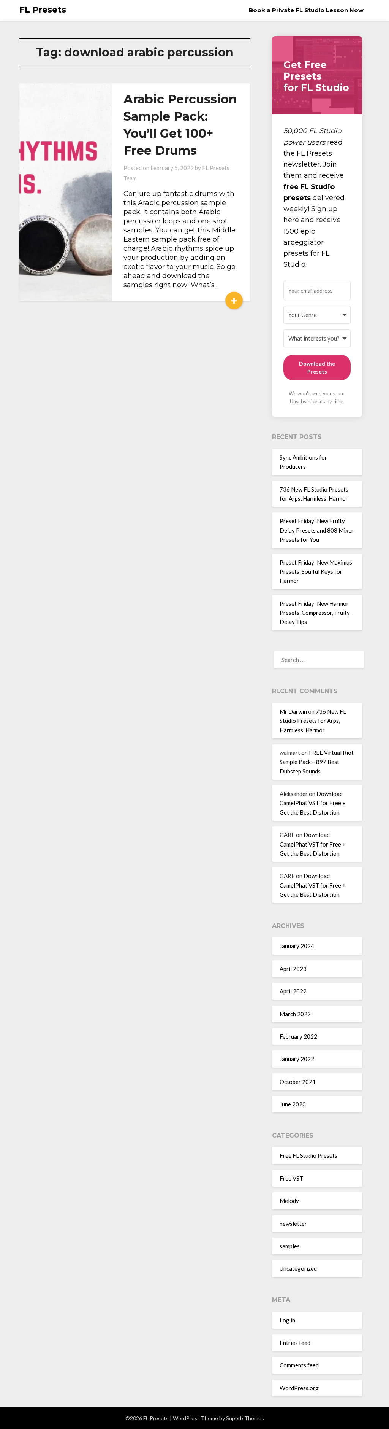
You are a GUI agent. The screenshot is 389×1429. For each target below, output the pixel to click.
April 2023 (293, 968)
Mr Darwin (293, 711)
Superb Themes (245, 1418)
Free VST (291, 1178)
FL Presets (42, 10)
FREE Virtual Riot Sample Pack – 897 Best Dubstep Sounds (317, 762)
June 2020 (293, 1104)
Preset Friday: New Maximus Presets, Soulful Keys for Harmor (316, 571)
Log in (287, 1320)
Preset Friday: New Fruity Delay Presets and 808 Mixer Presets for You (317, 530)
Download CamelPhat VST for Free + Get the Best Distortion (313, 803)
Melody (289, 1200)
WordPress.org (299, 1387)
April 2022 (293, 991)
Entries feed (295, 1342)
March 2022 (295, 1013)
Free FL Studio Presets (308, 1155)
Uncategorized (298, 1268)
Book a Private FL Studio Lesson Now (306, 10)
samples (290, 1246)
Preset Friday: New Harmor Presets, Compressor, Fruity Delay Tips (315, 612)
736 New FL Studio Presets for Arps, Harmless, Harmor (313, 721)
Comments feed (299, 1365)
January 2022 (297, 1058)
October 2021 (298, 1081)
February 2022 (298, 1036)
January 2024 (297, 945)
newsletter (293, 1223)
